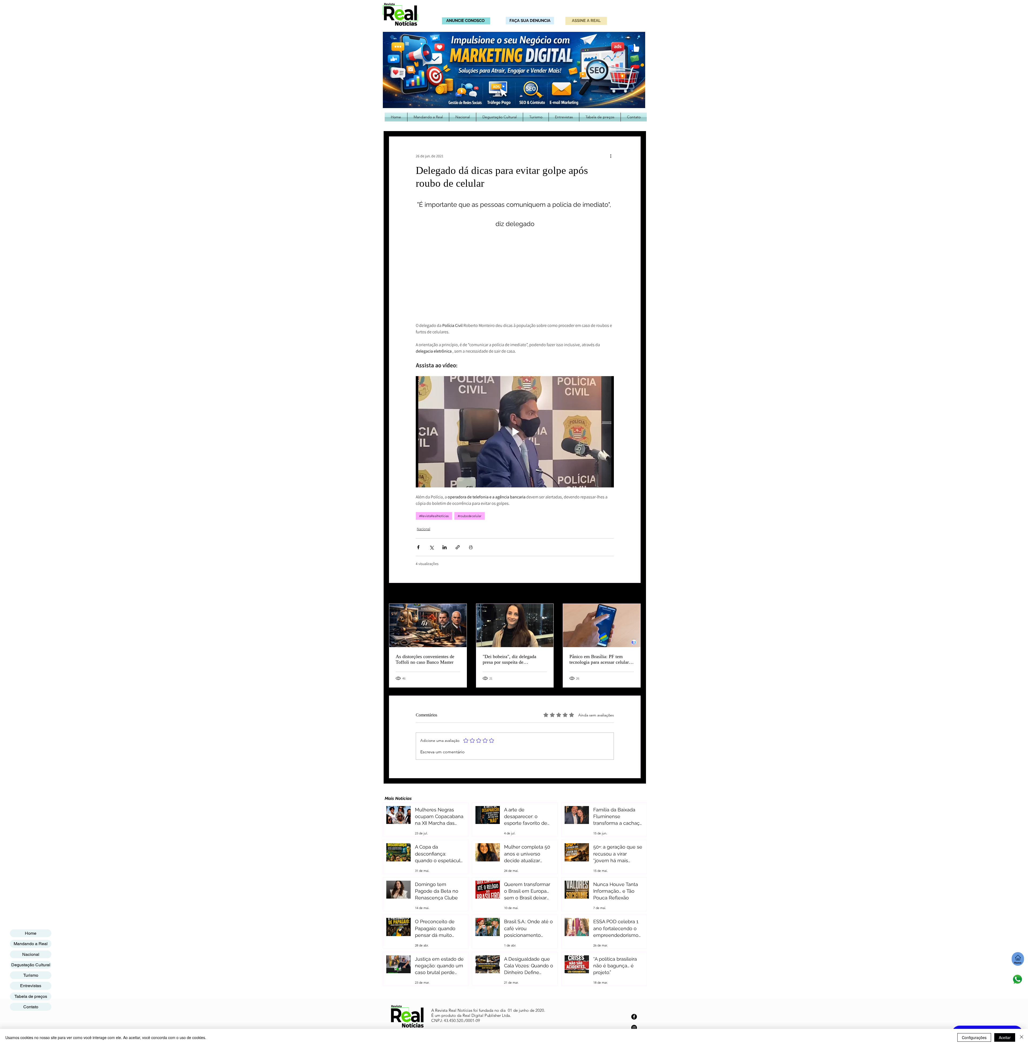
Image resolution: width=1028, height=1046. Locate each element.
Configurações (974, 1037)
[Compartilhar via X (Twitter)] (431, 547)
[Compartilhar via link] (457, 547)
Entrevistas (30, 985)
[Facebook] (634, 1017)
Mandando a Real (31, 943)
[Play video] (515, 431)
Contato (30, 1006)
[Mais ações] (610, 156)
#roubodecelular (469, 516)
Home (30, 933)
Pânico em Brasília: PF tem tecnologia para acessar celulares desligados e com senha (601, 659)
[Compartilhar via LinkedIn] (444, 547)
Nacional (423, 528)
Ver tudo (634, 593)
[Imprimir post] (470, 547)
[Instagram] (634, 1027)
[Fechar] (1021, 1037)
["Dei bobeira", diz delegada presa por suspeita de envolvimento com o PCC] (515, 625)
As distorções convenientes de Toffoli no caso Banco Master (425, 659)
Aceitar (1005, 1037)
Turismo (30, 975)
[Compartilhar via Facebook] (418, 547)
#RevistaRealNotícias (434, 516)
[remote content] (515, 278)
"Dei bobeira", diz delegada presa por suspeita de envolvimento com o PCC (509, 659)
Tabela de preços (30, 996)
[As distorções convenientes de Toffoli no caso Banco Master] (428, 625)
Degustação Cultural (30, 964)
